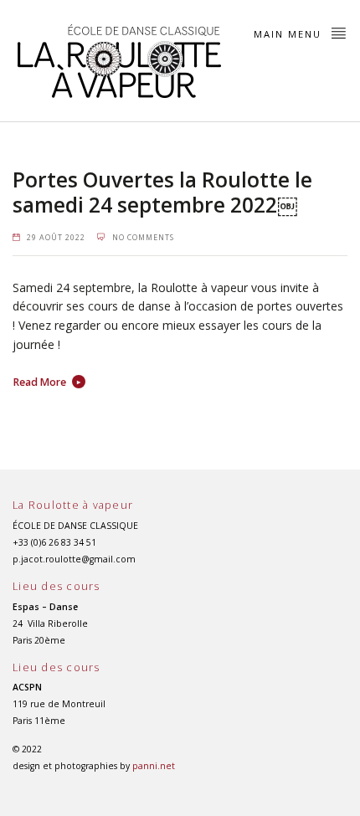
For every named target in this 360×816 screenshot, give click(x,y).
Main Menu (290, 34)
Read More (39, 382)
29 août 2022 (56, 238)
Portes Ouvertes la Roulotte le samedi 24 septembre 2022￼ (162, 192)
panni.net (153, 766)
